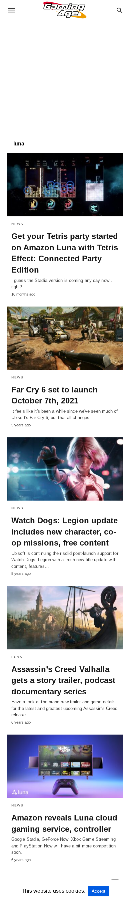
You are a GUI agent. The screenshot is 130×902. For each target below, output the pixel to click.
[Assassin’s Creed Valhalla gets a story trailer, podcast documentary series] (65, 617)
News (17, 224)
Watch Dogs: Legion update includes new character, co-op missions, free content (64, 531)
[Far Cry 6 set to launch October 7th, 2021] (65, 338)
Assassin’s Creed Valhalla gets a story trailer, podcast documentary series (63, 680)
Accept (98, 891)
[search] (119, 10)
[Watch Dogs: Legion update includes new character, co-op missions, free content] (65, 469)
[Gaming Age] (64, 10)
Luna (16, 657)
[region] (65, 77)
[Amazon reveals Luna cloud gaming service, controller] (65, 766)
